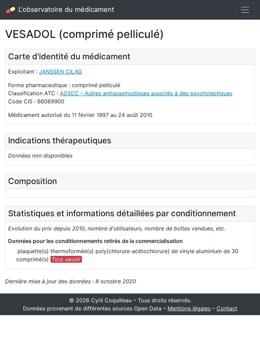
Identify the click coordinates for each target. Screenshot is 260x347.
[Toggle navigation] (245, 10)
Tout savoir (66, 259)
